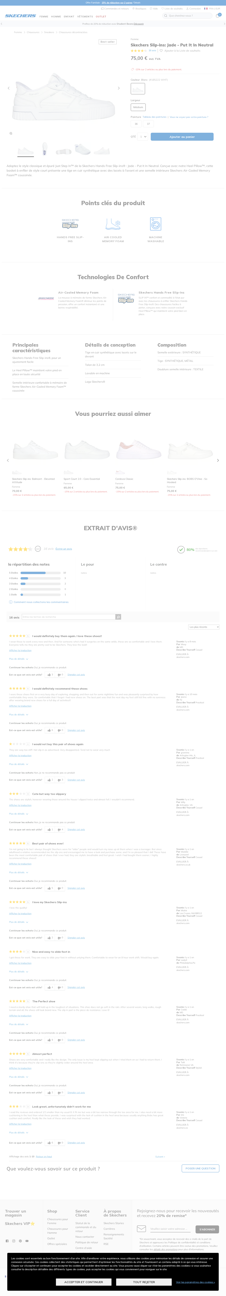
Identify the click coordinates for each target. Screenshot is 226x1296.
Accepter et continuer (83, 1282)
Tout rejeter (144, 1282)
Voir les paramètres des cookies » (195, 1282)
